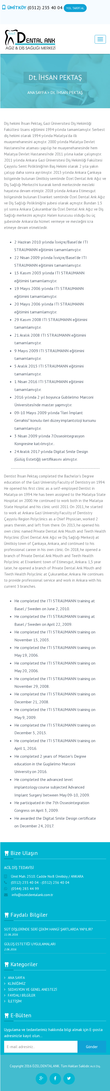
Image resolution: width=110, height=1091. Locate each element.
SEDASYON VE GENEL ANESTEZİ (32, 989)
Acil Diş (95, 1066)
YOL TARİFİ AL (75, 8)
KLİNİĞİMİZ (17, 983)
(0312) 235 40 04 (46, 7)
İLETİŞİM (14, 1001)
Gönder (92, 1046)
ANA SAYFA (16, 977)
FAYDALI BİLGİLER (21, 995)
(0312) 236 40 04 (55, 882)
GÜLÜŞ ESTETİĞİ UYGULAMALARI (30, 944)
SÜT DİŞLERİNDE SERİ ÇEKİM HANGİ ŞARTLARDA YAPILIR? (48, 929)
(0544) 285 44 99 (25, 888)
